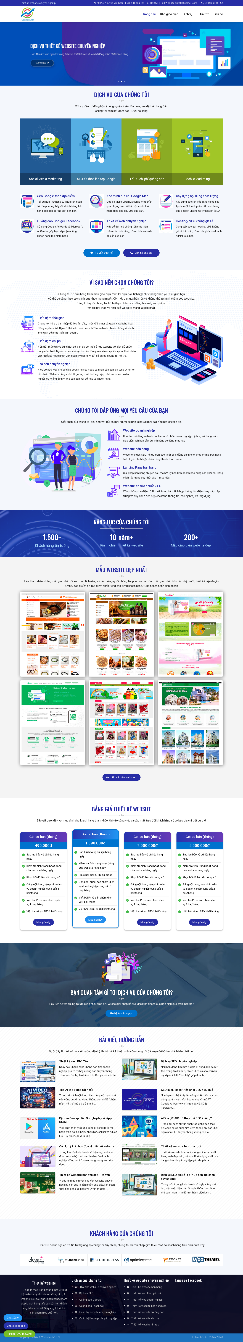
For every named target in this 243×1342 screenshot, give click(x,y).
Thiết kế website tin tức (145, 1324)
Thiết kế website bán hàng (146, 1287)
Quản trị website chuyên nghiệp (97, 1312)
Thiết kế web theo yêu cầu (146, 1293)
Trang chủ (149, 14)
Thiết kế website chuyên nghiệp (98, 1287)
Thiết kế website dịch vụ (145, 1318)
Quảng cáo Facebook (91, 1305)
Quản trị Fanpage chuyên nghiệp (98, 1318)
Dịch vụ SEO (86, 1293)
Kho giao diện (169, 14)
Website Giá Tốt (50, 1337)
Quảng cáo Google (90, 1299)
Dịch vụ (187, 14)
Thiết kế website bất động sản (149, 1305)
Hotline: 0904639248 (19, 1333)
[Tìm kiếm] (221, 3)
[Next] (233, 53)
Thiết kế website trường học (147, 1312)
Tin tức (204, 14)
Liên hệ (218, 14)
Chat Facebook (16, 1325)
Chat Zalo (13, 1317)
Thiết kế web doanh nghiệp (147, 1299)
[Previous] (9, 53)
